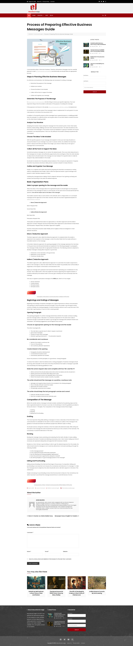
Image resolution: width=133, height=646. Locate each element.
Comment (30, 532)
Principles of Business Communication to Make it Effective (53, 296)
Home (33, 15)
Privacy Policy (46, 1)
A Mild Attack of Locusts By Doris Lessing (97, 592)
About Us (39, 1)
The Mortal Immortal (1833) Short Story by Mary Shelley (97, 50)
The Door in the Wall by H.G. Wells (97, 64)
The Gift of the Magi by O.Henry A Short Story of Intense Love (76, 593)
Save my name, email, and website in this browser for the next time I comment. (50, 559)
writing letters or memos (33, 199)
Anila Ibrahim (40, 500)
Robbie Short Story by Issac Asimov (97, 57)
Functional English (55, 488)
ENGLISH (40, 15)
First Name (85, 75)
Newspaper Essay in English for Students (66, 516)
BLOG (51, 15)
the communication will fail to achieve (58, 107)
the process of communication (36, 102)
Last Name (85, 81)
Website (65, 551)
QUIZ (46, 15)
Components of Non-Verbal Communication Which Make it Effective (53, 485)
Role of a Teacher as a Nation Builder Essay (40, 516)
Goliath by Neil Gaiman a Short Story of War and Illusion (98, 43)
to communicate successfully (43, 71)
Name (29, 551)
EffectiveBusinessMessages (68, 488)
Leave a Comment (41, 488)
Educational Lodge (61, 643)
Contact (52, 1)
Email (47, 551)
